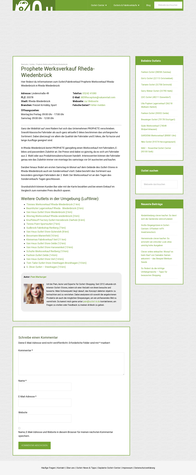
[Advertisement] (98, 30)
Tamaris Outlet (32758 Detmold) (156, 84)
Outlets (34, 5)
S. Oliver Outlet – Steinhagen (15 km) (46, 266)
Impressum (127, 468)
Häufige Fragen (48, 468)
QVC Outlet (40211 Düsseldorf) (156, 97)
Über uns (70, 468)
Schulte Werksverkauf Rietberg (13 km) (47, 251)
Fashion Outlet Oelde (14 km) (41, 255)
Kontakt (61, 468)
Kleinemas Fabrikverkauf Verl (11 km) (46, 239)
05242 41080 (89, 93)
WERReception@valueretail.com (98, 97)
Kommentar (25, 350)
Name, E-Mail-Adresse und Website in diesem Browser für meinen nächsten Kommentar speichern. (65, 434)
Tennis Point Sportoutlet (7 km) (43, 223)
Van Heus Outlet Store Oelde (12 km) (46, 243)
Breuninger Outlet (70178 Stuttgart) (158, 119)
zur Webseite (91, 101)
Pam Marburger (39, 277)
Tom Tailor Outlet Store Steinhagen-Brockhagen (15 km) (56, 262)
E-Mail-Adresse (27, 396)
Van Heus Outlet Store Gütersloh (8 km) (47, 231)
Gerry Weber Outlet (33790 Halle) (157, 91)
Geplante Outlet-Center (109, 468)
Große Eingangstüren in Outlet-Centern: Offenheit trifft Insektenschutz (155, 228)
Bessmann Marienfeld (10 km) (42, 235)
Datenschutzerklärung (144, 468)
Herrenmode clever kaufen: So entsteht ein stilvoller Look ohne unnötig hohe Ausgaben (156, 242)
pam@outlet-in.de (91, 301)
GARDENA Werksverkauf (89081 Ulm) (158, 135)
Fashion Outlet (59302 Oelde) (155, 113)
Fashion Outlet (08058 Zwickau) (156, 72)
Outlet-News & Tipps (86, 468)
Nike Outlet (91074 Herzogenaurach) (158, 142)
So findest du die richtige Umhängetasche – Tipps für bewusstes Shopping (154, 272)
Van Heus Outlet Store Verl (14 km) (45, 259)
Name (22, 380)
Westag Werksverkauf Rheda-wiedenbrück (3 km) (52, 216)
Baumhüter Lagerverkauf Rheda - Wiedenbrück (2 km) (55, 208)
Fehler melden (97, 105)
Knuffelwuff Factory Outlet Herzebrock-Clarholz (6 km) (55, 220)
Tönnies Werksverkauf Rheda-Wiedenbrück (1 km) (53, 204)
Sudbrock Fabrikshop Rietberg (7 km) (46, 227)
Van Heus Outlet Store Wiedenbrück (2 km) (49, 212)
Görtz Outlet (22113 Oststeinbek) (157, 78)
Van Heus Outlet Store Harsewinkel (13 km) (49, 247)
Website (22, 412)
